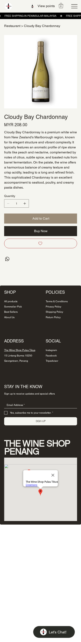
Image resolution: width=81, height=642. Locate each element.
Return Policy (53, 317)
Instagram (51, 350)
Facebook (51, 355)
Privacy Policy (53, 306)
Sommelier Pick (13, 306)
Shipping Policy (54, 311)
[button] (61, 5)
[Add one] (25, 203)
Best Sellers (11, 311)
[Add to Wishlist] (40, 243)
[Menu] (74, 6)
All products (10, 301)
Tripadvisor (52, 360)
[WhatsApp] (7, 259)
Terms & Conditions (57, 301)
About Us (9, 317)
